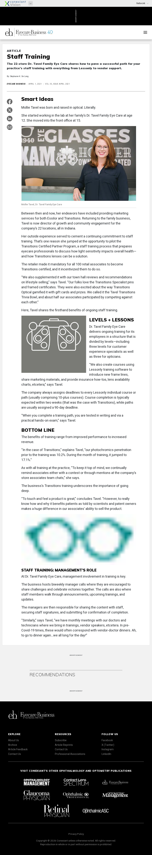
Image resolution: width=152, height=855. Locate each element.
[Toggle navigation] (145, 32)
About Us (13, 740)
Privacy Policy (76, 833)
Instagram (108, 749)
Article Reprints (64, 744)
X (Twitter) (108, 744)
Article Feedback (18, 749)
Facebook (107, 740)
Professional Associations (70, 753)
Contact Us (14, 753)
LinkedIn (106, 753)
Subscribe (61, 740)
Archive (12, 744)
